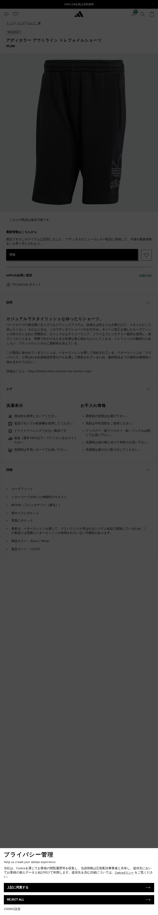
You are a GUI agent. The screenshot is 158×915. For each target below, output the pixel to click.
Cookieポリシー (124, 872)
